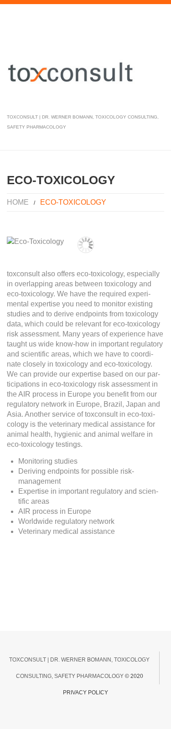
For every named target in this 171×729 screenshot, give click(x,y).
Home (18, 202)
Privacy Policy (85, 692)
